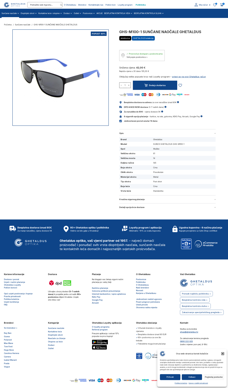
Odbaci (191, 377)
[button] (222, 353)
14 (154, 158)
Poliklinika (141, 5)
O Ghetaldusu (70, 5)
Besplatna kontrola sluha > (195, 306)
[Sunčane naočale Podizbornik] (18, 12)
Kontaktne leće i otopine (49, 13)
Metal (155, 177)
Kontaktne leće (55, 331)
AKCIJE (99, 13)
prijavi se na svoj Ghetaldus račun (189, 76)
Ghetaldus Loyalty (12, 285)
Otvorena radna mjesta (146, 307)
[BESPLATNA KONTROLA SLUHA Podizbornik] (163, 12)
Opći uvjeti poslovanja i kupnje (18, 293)
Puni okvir (157, 181)
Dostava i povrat (11, 279)
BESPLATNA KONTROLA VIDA (117, 13)
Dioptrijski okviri (27, 13)
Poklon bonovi (10, 288)
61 (154, 153)
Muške (156, 149)
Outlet (76, 13)
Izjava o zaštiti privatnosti (198, 383)
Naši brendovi (142, 288)
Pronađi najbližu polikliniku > (196, 294)
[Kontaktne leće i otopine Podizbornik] (61, 12)
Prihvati (170, 377)
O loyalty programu (101, 327)
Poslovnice (87, 13)
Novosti (139, 290)
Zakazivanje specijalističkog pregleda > (202, 312)
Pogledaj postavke (214, 377)
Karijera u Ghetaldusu (146, 293)
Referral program (100, 329)
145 (154, 163)
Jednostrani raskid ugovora (149, 299)
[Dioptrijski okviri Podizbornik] (36, 12)
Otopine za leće (55, 341)
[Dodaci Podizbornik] (71, 12)
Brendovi (82, 5)
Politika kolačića (181, 383)
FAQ (5, 305)
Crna (155, 167)
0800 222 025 (186, 341)
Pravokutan (158, 172)
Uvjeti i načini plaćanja (14, 282)
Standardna (158, 191)
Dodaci (67, 13)
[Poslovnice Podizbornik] (94, 12)
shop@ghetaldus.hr (189, 332)
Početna (8, 24)
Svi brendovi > (10, 328)
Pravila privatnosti (12, 296)
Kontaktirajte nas (95, 5)
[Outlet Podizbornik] (80, 12)
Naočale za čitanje (56, 338)
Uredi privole (142, 305)
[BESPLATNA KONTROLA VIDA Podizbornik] (131, 12)
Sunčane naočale (9, 13)
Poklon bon (110, 5)
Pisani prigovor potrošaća (148, 302)
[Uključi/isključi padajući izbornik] (209, 5)
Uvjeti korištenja (11, 302)
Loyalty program (125, 5)
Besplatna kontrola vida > (195, 300)
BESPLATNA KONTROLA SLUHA (147, 13)
